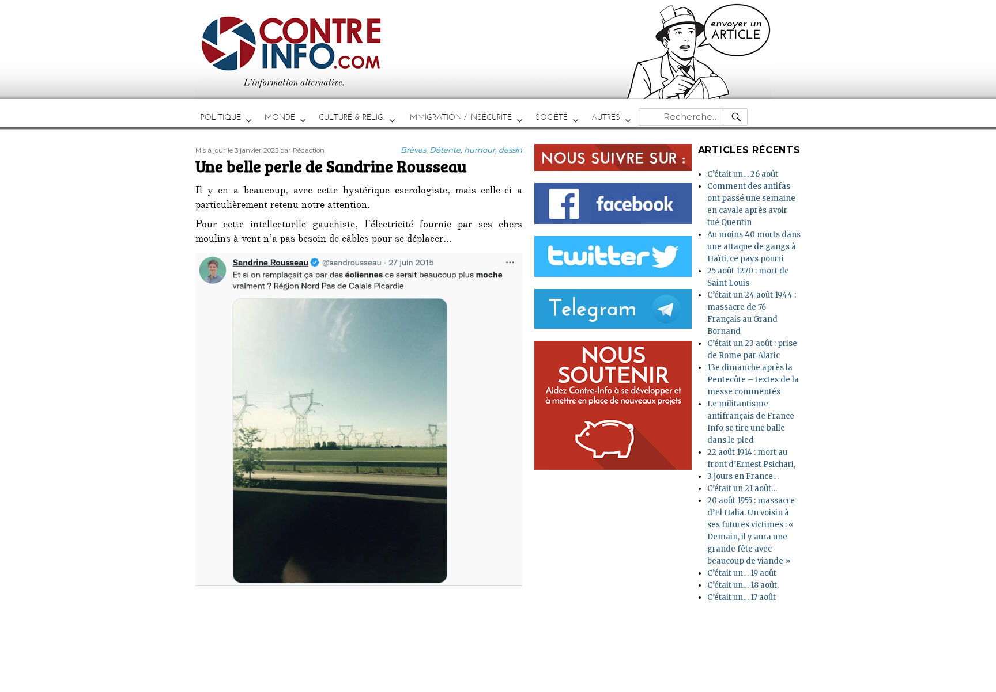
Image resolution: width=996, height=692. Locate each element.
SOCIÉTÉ (551, 117)
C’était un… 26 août (742, 174)
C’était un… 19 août (741, 573)
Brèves (413, 149)
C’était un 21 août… (742, 488)
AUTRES (605, 117)
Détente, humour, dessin (475, 149)
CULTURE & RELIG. (351, 117)
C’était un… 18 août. (743, 585)
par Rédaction (302, 150)
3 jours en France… (743, 476)
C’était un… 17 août (741, 597)
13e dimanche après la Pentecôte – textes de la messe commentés (753, 380)
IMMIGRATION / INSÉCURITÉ (460, 117)
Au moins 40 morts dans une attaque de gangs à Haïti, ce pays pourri (754, 247)
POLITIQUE (221, 117)
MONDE (280, 117)
